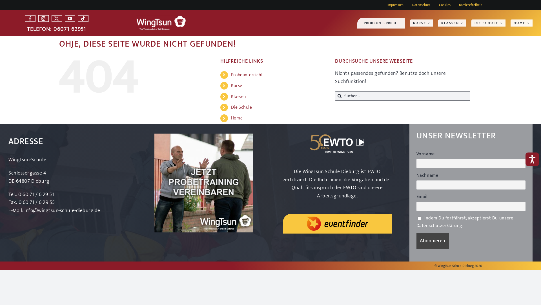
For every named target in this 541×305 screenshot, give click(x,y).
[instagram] (43, 18)
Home (237, 118)
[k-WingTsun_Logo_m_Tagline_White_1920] (161, 18)
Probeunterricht (247, 75)
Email (422, 197)
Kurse (236, 86)
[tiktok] (83, 18)
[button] (445, 5)
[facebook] (30, 18)
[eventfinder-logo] (337, 219)
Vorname (425, 154)
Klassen (238, 97)
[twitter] (57, 18)
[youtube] (70, 18)
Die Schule (241, 107)
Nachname (427, 175)
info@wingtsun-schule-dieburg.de (62, 210)
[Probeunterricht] (203, 136)
